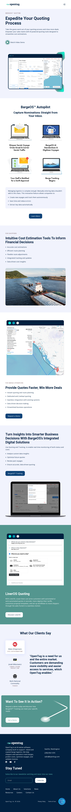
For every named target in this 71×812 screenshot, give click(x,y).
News (36, 789)
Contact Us (30, 792)
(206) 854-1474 (50, 753)
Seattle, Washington (52, 749)
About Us (16, 789)
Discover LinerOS (14, 615)
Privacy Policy (41, 801)
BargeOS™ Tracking (15, 473)
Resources (9, 792)
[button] (64, 4)
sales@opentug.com (52, 757)
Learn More (35, 216)
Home (7, 789)
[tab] (15, 647)
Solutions (27, 789)
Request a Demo (14, 416)
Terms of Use (52, 801)
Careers (19, 792)
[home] (12, 4)
